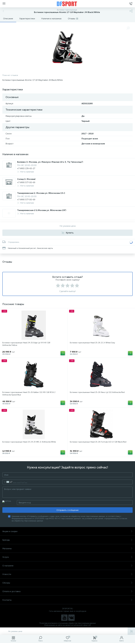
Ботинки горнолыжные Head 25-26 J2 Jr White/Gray (92, 343)
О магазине (7, 565)
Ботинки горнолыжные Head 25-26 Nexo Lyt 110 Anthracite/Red (97, 392)
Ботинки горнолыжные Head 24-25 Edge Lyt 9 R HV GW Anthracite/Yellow (26, 344)
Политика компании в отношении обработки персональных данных (67, 623)
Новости (6, 574)
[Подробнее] (63, 353)
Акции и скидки (9, 531)
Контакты (6, 600)
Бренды (6, 540)
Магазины (7, 548)
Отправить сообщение (67, 510)
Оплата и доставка (11, 591)
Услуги (5, 557)
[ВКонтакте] (71, 618)
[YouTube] (64, 618)
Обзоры (6, 583)
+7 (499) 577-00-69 (26, 182)
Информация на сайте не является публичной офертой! (67, 625)
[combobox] (7, 482)
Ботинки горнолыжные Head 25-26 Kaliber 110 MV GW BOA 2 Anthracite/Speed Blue (28, 393)
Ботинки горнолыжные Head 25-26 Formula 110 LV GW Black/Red (98, 442)
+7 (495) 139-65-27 (26, 168)
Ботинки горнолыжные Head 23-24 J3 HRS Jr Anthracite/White (29, 442)
